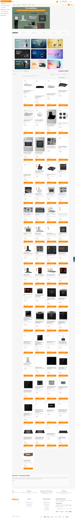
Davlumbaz (25, 93)
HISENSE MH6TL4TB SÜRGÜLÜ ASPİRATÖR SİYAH (62, 438)
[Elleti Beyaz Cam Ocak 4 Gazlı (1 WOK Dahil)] (63, 190)
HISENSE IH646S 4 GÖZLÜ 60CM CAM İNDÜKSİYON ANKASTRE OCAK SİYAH (28, 438)
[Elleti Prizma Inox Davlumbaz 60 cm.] (40, 229)
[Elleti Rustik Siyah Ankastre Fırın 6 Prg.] (63, 229)
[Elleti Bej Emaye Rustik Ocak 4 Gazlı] (28, 190)
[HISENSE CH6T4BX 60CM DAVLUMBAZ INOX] (28, 360)
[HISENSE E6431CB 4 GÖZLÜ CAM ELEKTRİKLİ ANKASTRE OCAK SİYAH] (51, 361)
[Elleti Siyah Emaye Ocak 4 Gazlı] (51, 250)
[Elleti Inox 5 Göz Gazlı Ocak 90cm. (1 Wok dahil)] (28, 210)
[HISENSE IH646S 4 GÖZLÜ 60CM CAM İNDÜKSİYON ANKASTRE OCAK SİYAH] (28, 431)
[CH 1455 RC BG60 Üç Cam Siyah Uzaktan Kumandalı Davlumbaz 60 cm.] (40, 167)
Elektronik (50, 344)
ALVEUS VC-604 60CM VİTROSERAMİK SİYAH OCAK (27, 175)
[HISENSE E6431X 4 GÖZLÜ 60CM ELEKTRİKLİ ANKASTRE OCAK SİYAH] (63, 361)
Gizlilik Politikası (29, 502)
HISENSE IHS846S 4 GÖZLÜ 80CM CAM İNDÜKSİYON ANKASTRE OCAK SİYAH (39, 438)
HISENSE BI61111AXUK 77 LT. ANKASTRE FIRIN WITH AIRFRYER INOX (39, 295)
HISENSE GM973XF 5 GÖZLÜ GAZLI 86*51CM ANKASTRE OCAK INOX (63, 387)
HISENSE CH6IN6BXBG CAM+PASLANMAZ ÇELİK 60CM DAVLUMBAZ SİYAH (62, 342)
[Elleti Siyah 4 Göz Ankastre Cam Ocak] (40, 249)
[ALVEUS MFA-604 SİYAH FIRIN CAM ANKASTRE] (40, 144)
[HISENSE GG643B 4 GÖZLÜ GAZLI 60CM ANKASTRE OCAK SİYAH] (40, 383)
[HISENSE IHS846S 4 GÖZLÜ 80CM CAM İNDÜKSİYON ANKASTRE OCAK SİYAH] (40, 431)
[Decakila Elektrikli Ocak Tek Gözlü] (51, 168)
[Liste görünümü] (61, 74)
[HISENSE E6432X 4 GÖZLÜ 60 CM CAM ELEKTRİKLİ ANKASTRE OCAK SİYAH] (28, 384)
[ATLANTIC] (14, 33)
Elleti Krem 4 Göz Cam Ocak (63, 213)
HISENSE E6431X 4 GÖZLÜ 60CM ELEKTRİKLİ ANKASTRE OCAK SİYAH (62, 368)
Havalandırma (47, 504)
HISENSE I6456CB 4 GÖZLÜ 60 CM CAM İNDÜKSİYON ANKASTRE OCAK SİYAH (62, 410)
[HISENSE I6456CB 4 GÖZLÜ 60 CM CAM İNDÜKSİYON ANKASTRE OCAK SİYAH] (63, 406)
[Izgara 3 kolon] (64, 74)
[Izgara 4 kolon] (66, 74)
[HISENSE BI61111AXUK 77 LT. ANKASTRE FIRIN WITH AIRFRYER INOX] (40, 291)
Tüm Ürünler (42, 174)
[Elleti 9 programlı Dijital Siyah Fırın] (63, 167)
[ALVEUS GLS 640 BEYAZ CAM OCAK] (63, 116)
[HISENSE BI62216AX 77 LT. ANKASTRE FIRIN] (63, 292)
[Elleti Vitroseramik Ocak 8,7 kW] (28, 291)
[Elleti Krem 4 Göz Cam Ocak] (63, 210)
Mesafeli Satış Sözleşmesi (29, 499)
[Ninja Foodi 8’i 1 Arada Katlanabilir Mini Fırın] (28, 454)
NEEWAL (63, 32)
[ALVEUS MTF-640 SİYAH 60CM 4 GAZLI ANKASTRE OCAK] (63, 141)
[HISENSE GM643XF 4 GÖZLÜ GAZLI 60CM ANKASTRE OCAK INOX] (51, 383)
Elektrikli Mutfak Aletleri (63, 196)
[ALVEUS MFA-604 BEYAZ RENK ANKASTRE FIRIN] (28, 144)
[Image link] (64, 505)
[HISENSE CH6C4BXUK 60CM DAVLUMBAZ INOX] (51, 338)
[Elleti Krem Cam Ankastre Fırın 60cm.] (28, 229)
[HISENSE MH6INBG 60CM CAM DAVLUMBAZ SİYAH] (51, 430)
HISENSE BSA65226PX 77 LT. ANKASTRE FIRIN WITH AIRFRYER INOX (39, 322)
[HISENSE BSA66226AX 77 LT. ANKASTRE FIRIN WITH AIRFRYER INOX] (51, 315)
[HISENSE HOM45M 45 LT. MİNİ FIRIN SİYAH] (51, 406)
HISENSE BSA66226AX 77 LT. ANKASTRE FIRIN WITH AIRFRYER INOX (51, 322)
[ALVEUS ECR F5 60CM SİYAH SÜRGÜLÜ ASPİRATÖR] (63, 85)
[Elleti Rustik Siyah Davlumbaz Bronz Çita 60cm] (28, 249)
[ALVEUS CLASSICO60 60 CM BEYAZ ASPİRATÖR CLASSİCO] (28, 85)
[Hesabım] (63, 5)
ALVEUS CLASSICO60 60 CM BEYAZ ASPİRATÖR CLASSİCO (28, 91)
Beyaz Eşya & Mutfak (38, 98)
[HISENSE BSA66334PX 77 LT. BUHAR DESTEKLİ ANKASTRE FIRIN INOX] (28, 338)
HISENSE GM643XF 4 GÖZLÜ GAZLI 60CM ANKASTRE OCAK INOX (51, 387)
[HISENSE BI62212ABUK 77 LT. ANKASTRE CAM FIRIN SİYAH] (51, 292)
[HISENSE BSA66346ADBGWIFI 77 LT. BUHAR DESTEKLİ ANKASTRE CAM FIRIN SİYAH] (40, 338)
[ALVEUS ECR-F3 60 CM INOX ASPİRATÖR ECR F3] (28, 114)
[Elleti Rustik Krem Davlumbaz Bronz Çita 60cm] (51, 229)
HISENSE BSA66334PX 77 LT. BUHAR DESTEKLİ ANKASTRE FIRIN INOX (28, 342)
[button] (28, 105)
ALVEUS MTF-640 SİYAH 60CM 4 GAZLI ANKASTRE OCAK (62, 147)
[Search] (57, 2)
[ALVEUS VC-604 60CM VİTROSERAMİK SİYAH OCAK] (28, 168)
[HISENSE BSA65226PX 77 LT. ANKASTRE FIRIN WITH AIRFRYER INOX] (40, 315)
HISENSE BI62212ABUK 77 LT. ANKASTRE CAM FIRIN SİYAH (51, 299)
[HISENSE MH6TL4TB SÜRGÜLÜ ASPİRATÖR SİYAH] (63, 431)
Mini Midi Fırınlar (49, 412)
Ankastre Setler (60, 389)
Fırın (24, 154)
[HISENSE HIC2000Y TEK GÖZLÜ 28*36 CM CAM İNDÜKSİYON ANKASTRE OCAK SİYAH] (40, 406)
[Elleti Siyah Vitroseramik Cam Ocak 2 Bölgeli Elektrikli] (40, 271)
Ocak (47, 148)
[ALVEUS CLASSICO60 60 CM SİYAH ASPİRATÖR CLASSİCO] (40, 87)
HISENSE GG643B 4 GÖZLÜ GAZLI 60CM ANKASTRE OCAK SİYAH (39, 387)
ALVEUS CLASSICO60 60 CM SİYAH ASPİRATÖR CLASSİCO (39, 96)
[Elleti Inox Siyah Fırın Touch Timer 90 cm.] (40, 210)
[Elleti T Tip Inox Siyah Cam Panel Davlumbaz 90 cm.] (51, 271)
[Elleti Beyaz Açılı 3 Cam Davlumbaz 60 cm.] (40, 190)
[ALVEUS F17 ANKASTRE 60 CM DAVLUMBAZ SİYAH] (51, 117)
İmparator (33, 32)
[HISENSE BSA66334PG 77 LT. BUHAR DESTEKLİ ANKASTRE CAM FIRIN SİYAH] (63, 315)
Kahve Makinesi (46, 502)
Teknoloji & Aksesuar (47, 499)
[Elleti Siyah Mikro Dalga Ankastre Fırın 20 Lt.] (63, 249)
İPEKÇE (44, 32)
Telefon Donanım (46, 506)
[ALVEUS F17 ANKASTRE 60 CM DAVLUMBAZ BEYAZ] (40, 114)
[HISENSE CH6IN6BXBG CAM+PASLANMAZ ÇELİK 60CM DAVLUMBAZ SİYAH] (63, 338)
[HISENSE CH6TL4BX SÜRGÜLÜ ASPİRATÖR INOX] (40, 361)
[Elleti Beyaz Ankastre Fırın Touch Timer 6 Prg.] (51, 190)
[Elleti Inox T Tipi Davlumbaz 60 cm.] (51, 210)
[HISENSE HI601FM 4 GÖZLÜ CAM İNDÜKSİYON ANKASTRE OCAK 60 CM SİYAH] (28, 407)
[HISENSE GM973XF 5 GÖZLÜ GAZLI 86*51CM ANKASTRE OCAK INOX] (63, 383)
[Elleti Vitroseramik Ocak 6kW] (63, 271)
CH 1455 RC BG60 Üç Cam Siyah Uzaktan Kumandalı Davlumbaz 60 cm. (39, 171)
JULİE (54, 32)
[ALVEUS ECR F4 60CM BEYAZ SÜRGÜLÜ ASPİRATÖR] (51, 86)
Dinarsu (24, 32)
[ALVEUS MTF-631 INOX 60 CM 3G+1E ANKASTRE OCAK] (51, 141)
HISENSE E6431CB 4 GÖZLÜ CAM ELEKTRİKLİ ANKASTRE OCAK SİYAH (51, 368)
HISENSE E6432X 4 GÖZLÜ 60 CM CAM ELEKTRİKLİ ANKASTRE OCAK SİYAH (28, 391)
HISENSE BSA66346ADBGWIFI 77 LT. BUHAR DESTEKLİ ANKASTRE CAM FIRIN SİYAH (39, 343)
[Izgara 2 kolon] (63, 74)
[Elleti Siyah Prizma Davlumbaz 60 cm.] (28, 271)
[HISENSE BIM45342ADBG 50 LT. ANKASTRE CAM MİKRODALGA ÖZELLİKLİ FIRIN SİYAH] (28, 314)
